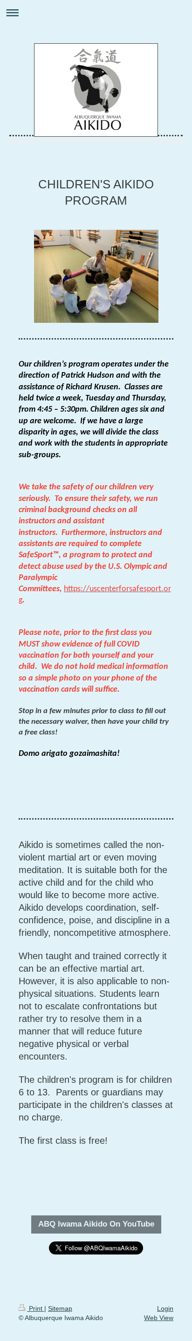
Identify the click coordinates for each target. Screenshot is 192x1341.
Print (35, 1308)
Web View (158, 1317)
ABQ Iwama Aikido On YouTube (96, 1224)
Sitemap (60, 1308)
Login (165, 1308)
